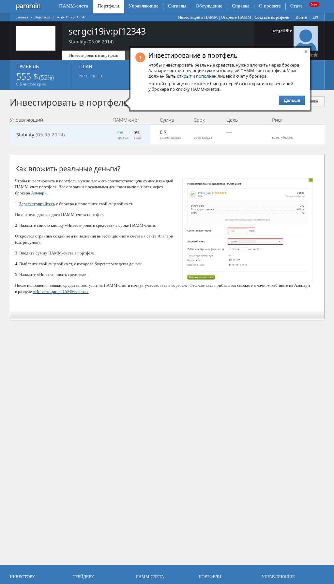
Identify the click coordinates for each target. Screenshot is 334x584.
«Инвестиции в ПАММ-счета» (61, 291)
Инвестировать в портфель (93, 55)
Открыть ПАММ (236, 17)
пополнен (206, 76)
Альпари (39, 193)
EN (315, 17)
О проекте (270, 5)
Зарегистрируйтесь (37, 203)
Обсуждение (209, 5)
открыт (184, 76)
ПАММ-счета (73, 5)
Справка (241, 5)
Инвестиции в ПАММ (198, 17)
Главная (22, 17)
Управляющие (144, 5)
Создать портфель (271, 17)
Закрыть (306, 51)
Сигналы (177, 5)
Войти (301, 17)
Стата (296, 5)
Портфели (42, 17)
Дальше (292, 100)
